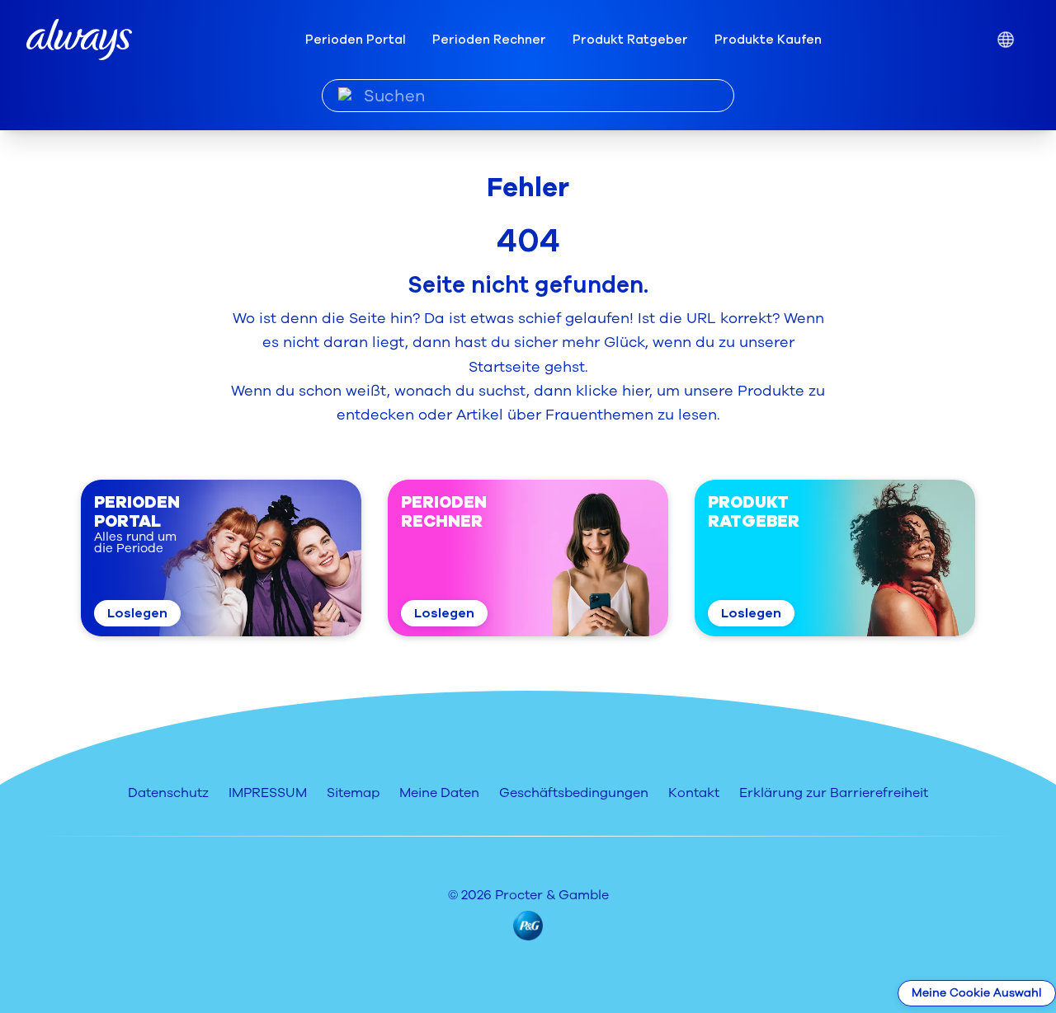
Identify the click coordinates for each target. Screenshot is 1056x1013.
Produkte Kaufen (768, 39)
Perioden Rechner (489, 39)
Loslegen (137, 613)
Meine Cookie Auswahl (977, 993)
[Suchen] (345, 94)
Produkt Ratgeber (630, 39)
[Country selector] (1005, 40)
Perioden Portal (355, 39)
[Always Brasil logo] (79, 40)
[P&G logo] (528, 925)
